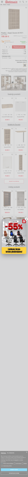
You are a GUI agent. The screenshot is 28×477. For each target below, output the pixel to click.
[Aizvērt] (26, 219)
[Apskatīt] (14, 236)
